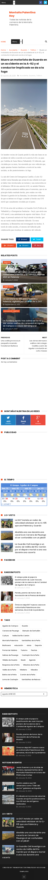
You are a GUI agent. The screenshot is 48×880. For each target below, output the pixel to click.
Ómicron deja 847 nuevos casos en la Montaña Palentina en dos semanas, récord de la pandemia (30, 607)
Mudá (23, 660)
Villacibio (34, 670)
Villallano (23, 670)
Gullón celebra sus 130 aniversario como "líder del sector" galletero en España (28, 785)
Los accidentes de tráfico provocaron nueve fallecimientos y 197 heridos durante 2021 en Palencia (24, 274)
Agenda (32, 660)
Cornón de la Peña (27, 675)
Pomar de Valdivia (9, 650)
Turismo (24, 650)
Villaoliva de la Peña (31, 665)
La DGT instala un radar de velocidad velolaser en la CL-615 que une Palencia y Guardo (31, 523)
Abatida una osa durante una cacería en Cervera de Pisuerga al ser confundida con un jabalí (30, 535)
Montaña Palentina (10, 640)
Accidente (13, 50)
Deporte (38, 645)
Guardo (24, 50)
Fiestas (34, 650)
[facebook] (40, 2)
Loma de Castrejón (10, 679)
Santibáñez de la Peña (31, 640)
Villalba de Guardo (9, 660)
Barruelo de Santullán (31, 631)
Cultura (5, 636)
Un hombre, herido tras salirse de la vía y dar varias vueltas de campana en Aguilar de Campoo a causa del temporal (23, 323)
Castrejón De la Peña (30, 655)
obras (29, 645)
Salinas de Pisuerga (10, 655)
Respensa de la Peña (10, 665)
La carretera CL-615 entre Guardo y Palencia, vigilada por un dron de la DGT (22, 300)
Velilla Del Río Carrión (20, 636)
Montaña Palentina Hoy (22, 14)
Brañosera (6, 645)
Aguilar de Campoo (11, 311)
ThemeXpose (18, 867)
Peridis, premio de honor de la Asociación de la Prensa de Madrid (30, 594)
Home (3, 42)
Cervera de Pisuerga (10, 631)
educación (18, 645)
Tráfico (33, 50)
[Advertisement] (23, 454)
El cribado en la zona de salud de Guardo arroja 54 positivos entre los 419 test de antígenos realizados (30, 800)
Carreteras (8, 287)
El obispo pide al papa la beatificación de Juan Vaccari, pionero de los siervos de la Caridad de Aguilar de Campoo (31, 581)
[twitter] (45, 2)
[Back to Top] (24, 877)
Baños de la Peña (9, 675)
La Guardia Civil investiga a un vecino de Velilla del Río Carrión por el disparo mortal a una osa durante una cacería (30, 548)
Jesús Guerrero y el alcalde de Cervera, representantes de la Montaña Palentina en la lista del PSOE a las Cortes (30, 771)
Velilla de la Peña (9, 670)
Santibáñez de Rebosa (31, 679)
